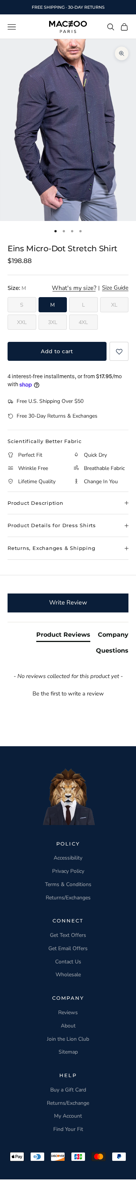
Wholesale (68, 974)
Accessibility (68, 857)
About (68, 1025)
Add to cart (57, 351)
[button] (119, 351)
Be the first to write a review (68, 693)
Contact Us (68, 961)
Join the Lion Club (68, 1039)
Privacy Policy (68, 871)
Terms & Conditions (68, 884)
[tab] (63, 636)
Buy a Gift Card (68, 1089)
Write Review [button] (68, 602)
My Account (68, 1116)
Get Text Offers (68, 935)
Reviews (68, 1012)
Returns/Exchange (68, 1103)
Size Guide (115, 288)
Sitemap (68, 1051)
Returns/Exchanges (68, 897)
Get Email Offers (68, 948)
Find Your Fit (68, 1129)
